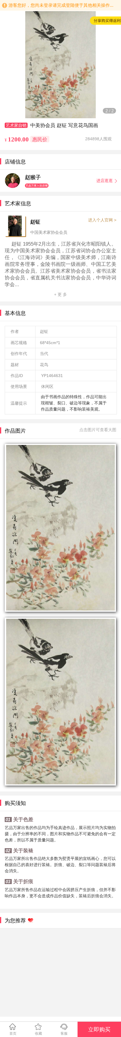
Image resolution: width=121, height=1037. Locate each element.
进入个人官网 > (102, 220)
